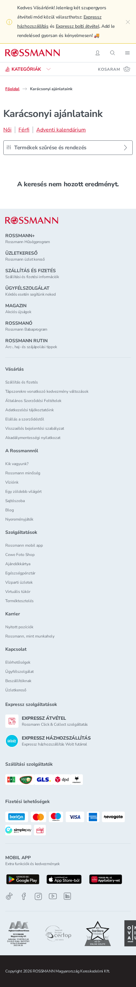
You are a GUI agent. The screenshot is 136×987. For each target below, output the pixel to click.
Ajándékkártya (17, 564)
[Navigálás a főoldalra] (32, 53)
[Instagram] (38, 896)
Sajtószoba (15, 500)
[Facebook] (24, 896)
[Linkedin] (67, 896)
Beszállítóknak (18, 680)
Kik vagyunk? (16, 463)
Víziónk (11, 482)
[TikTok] (9, 896)
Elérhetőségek (17, 662)
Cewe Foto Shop (20, 554)
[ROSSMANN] (31, 220)
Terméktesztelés (19, 600)
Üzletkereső (15, 690)
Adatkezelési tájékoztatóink (29, 410)
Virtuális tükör (17, 591)
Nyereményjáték (19, 519)
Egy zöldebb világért (23, 491)
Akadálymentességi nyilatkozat (32, 437)
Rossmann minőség (22, 473)
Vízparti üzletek (19, 582)
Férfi (23, 129)
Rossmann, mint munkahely (29, 636)
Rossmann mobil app (24, 545)
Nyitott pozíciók (19, 627)
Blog (9, 510)
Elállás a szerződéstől (24, 419)
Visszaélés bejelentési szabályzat (34, 428)
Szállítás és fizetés (21, 382)
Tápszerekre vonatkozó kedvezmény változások (46, 391)
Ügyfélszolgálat (19, 671)
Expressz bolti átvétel (77, 26)
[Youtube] (53, 896)
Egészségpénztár (20, 573)
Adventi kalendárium (61, 129)
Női (7, 129)
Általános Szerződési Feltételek (33, 400)
